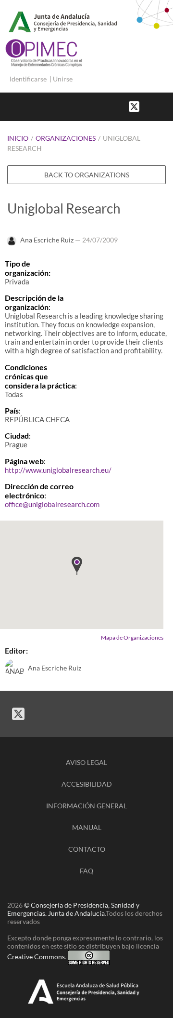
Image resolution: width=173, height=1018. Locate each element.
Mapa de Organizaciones (132, 637)
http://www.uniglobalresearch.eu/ (58, 470)
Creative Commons (36, 956)
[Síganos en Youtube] (158, 106)
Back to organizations (86, 175)
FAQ (86, 871)
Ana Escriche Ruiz (47, 240)
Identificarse (28, 79)
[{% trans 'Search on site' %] (168, 106)
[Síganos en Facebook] (149, 106)
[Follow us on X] (134, 106)
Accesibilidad (87, 784)
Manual (86, 827)
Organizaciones (66, 138)
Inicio (17, 138)
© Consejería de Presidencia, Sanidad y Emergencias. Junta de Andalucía (73, 909)
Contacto (86, 849)
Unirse (63, 79)
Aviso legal (86, 762)
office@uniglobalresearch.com (52, 504)
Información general (86, 806)
